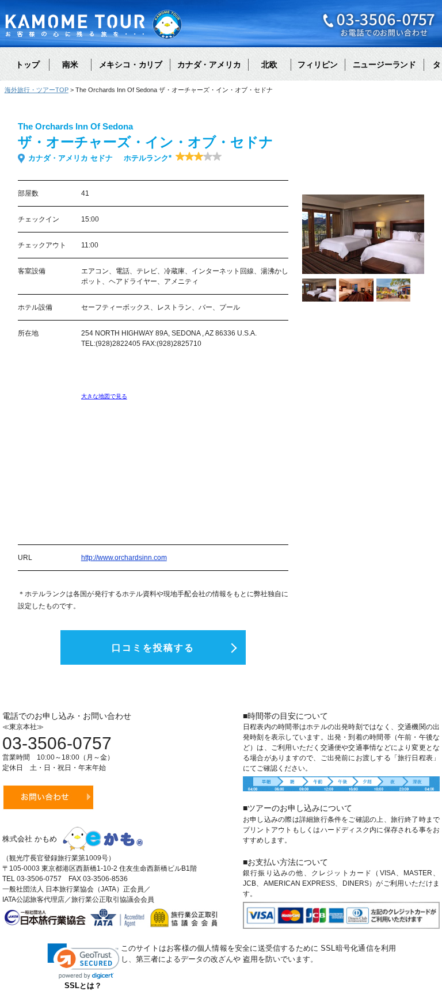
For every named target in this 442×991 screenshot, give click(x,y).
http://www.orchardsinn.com (124, 558)
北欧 (269, 64)
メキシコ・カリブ (130, 64)
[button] (83, 961)
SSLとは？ (83, 985)
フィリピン (318, 64)
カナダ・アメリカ (209, 64)
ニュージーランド (384, 64)
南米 (70, 64)
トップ (28, 64)
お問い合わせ (48, 797)
